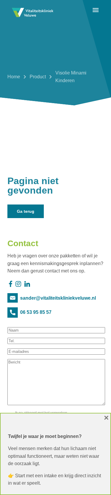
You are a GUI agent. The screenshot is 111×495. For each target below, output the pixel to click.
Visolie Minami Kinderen (70, 76)
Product (38, 76)
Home (13, 76)
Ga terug (25, 211)
